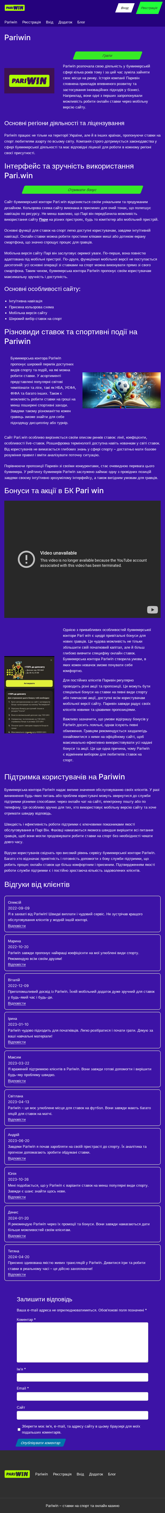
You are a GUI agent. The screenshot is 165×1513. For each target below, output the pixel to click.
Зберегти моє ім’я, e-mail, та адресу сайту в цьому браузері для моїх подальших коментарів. (81, 1429)
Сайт (21, 1407)
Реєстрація (149, 8)
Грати (107, 55)
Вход (125, 8)
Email (23, 1388)
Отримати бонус (82, 189)
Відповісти (17, 925)
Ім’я (21, 1369)
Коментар (26, 1319)
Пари (43, 219)
